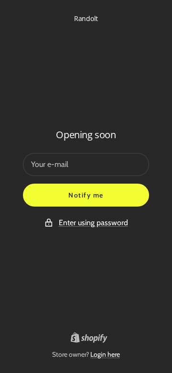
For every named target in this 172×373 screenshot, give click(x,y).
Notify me (86, 195)
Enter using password (93, 222)
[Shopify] (86, 339)
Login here (105, 354)
